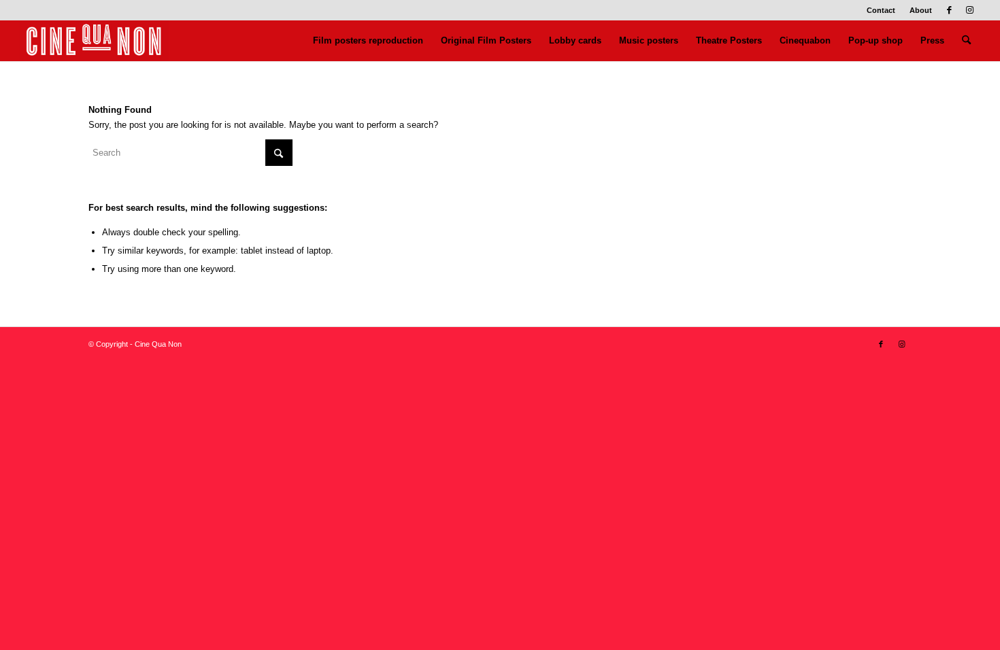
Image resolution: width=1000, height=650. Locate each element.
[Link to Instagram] (970, 10)
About (921, 10)
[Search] (966, 40)
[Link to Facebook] (949, 10)
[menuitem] (881, 10)
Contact (881, 10)
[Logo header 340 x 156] (94, 40)
